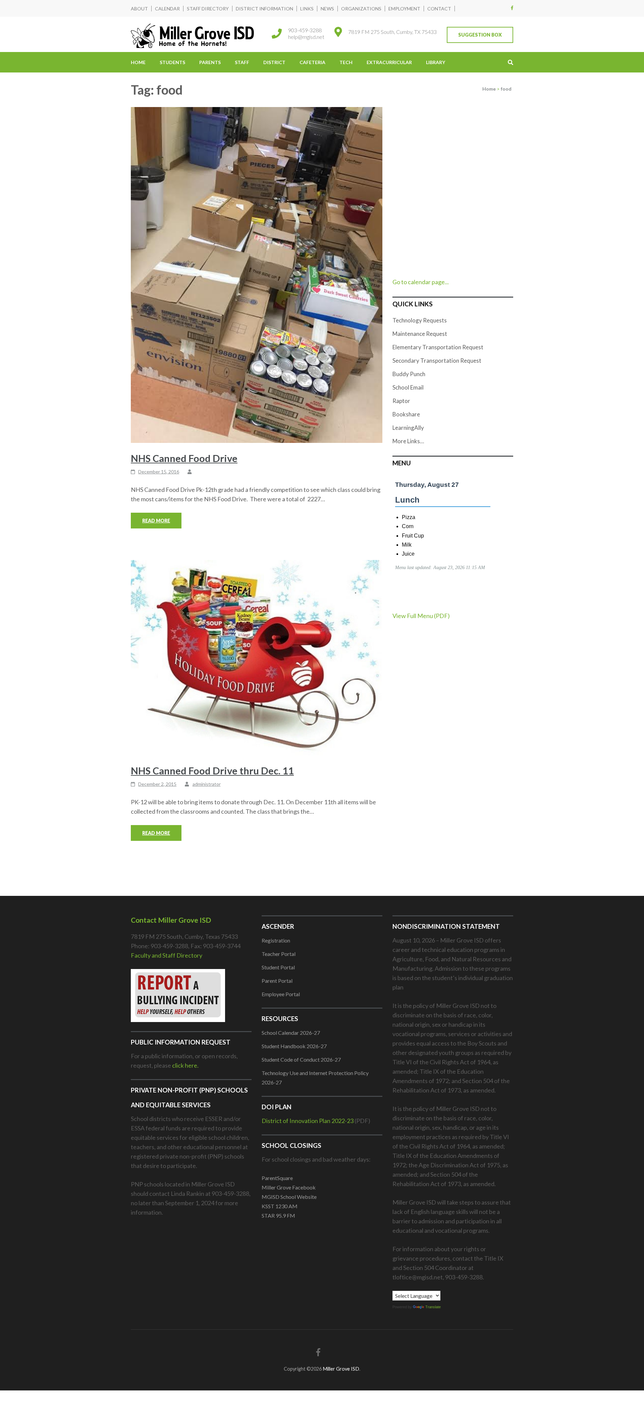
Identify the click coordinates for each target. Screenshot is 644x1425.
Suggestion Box (480, 35)
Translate (433, 1307)
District (274, 62)
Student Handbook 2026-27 (294, 1046)
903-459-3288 (305, 30)
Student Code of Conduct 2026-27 (301, 1059)
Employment (404, 8)
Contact (439, 8)
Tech (346, 62)
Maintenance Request (419, 333)
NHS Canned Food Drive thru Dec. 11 (212, 770)
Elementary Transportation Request (437, 347)
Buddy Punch (408, 373)
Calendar (167, 8)
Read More (156, 520)
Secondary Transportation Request (436, 360)
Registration (276, 940)
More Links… (408, 441)
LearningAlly (408, 427)
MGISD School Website (289, 1196)
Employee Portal (281, 994)
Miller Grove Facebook (289, 1187)
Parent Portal (277, 980)
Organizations (361, 8)
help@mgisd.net (306, 37)
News (327, 8)
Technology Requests (419, 320)
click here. (185, 1065)
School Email (408, 387)
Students (172, 62)
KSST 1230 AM (280, 1206)
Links (307, 8)
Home (138, 62)
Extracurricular (389, 62)
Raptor (401, 400)
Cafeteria (312, 62)
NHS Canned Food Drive (184, 458)
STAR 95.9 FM (278, 1215)
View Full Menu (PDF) (421, 615)
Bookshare (406, 414)
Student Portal (278, 967)
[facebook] (512, 7)
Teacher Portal (279, 954)
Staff (242, 62)
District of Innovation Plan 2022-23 (308, 1120)
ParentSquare (277, 1178)
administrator (207, 784)
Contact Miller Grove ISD (171, 920)
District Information (264, 8)
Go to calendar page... (420, 282)
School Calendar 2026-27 (291, 1032)
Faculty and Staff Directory (166, 955)
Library (435, 62)
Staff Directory (208, 8)
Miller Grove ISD (341, 1369)
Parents (210, 62)
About (139, 8)
